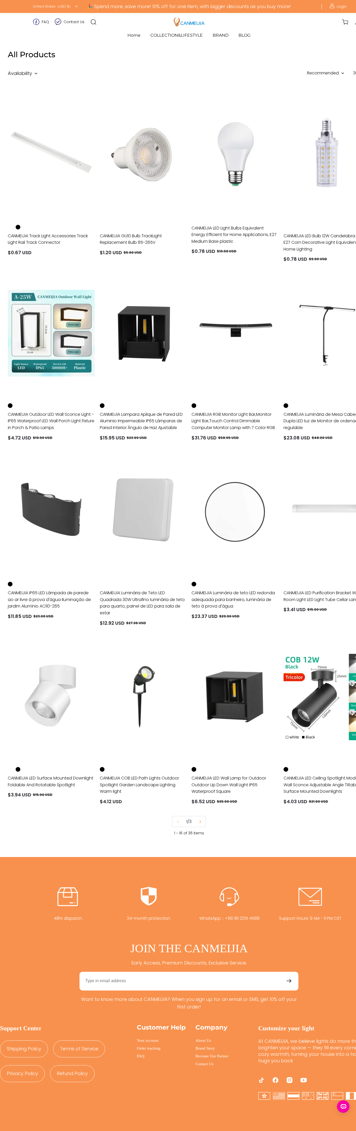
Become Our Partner (212, 1056)
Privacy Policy (22, 1073)
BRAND (221, 35)
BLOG (244, 35)
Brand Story (205, 1048)
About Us (203, 1040)
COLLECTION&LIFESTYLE (176, 35)
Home (133, 35)
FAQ (45, 21)
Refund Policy (72, 1073)
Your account (147, 1040)
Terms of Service (79, 1048)
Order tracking (149, 1048)
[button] (93, 22)
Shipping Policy (24, 1048)
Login (342, 6)
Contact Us (74, 21)
